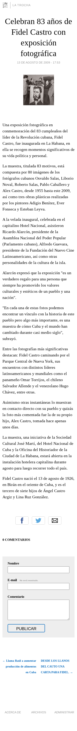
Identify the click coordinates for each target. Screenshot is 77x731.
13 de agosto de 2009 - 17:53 (38, 62)
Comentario (16, 596)
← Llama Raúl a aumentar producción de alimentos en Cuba (19, 666)
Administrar (64, 712)
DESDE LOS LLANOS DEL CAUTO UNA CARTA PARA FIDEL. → (57, 666)
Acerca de (13, 712)
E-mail (23, 580)
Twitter (38, 520)
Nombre (13, 563)
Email (54, 520)
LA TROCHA (22, 5)
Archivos (38, 712)
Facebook (22, 520)
